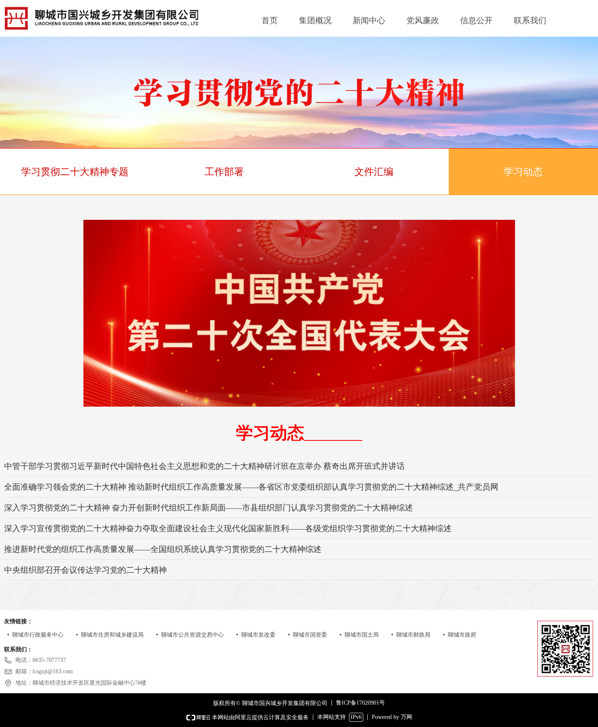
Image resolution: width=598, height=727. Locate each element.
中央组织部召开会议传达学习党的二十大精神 (85, 569)
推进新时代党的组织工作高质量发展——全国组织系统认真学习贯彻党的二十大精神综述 (162, 549)
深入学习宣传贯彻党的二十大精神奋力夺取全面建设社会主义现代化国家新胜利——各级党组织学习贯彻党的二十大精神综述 (228, 528)
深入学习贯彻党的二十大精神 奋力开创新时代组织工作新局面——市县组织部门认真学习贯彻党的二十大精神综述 (208, 507)
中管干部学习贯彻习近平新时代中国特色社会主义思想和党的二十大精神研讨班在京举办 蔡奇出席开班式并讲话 (204, 466)
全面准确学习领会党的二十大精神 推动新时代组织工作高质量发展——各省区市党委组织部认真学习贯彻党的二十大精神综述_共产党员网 (251, 486)
